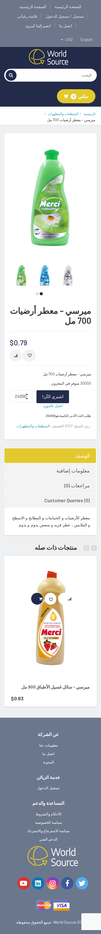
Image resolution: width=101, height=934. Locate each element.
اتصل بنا (65, 25)
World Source (64, 922)
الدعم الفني (48, 839)
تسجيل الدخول (48, 788)
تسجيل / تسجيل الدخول (65, 16)
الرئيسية (89, 113)
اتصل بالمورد (53, 405)
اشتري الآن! (52, 396)
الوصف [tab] (82, 456)
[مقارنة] (16, 355)
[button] (29, 355)
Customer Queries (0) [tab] (67, 500)
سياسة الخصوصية (48, 822)
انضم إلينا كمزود (38, 25)
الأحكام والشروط (48, 814)
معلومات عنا (48, 745)
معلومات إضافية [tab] (73, 470)
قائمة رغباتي (27, 16)
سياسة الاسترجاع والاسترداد (48, 831)
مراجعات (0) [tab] (77, 485)
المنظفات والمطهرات (63, 113)
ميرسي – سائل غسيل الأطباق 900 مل (55, 686)
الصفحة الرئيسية (68, 6)
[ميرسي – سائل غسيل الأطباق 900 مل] (50, 622)
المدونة (48, 762)
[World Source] (48, 56)
